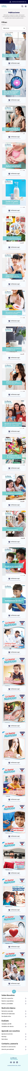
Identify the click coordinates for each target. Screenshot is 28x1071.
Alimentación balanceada (8, 1014)
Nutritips (4, 1037)
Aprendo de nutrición (7, 1034)
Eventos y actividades (7, 1004)
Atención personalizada (8, 1049)
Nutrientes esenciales (7, 1011)
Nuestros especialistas (8, 1001)
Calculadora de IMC (7, 1024)
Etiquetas (4, 24)
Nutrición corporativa (7, 998)
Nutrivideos (5, 1039)
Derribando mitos (6, 1016)
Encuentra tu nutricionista (9, 1047)
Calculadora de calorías (8, 1026)
